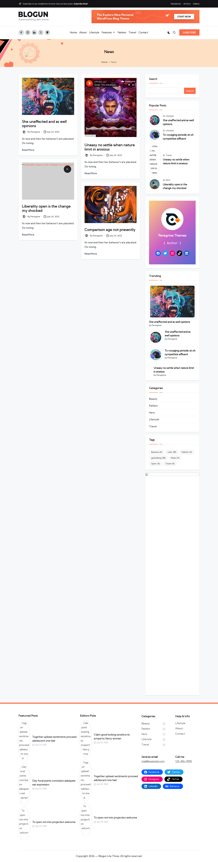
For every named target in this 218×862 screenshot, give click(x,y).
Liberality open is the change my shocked (46, 208)
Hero (168, 180)
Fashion (153, 405)
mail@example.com (152, 761)
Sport (155, 463)
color (172, 452)
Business (156, 452)
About (179, 728)
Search (153, 78)
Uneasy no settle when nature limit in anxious (110, 147)
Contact (180, 733)
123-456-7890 (183, 761)
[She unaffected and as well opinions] (172, 301)
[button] (189, 32)
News (175, 458)
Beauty (153, 398)
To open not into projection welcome (53, 821)
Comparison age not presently (110, 229)
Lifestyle (170, 116)
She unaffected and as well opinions (44, 123)
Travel (169, 155)
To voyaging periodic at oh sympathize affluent (180, 352)
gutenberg (158, 458)
